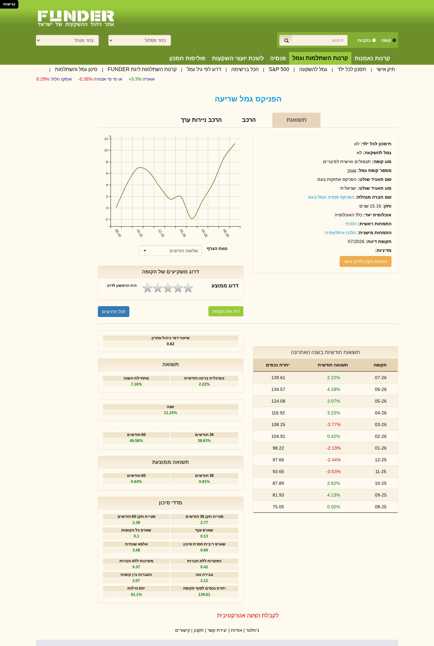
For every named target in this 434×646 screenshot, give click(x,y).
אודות (236, 630)
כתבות (364, 40)
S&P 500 (279, 69)
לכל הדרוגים (113, 311)
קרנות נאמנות (372, 58)
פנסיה (278, 58)
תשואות (297, 120)
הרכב (249, 120)
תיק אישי (385, 69)
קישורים (182, 630)
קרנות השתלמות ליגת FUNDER (142, 69)
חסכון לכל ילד (351, 69)
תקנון (199, 630)
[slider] (167, 288)
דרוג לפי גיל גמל (204, 69)
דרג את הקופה (226, 311)
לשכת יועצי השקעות (238, 58)
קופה (386, 40)
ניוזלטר (252, 630)
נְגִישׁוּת (9, 4)
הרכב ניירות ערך (201, 120)
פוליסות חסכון (187, 58)
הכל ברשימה (245, 69)
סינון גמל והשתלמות (76, 69)
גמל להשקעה (313, 69)
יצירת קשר (217, 630)
